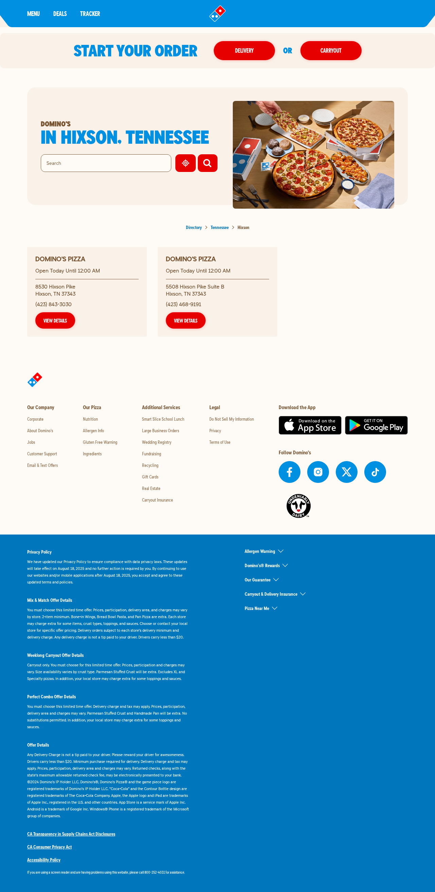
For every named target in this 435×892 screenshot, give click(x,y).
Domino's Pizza (60, 259)
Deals (60, 13)
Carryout (331, 50)
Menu (33, 13)
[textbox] (108, 872)
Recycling (150, 465)
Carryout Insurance (157, 500)
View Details (55, 320)
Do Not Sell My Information (231, 419)
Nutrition (90, 419)
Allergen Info (93, 430)
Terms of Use (219, 442)
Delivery (244, 50)
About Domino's (40, 430)
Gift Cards (150, 477)
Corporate (35, 419)
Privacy (215, 430)
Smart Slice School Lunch (163, 419)
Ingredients (92, 454)
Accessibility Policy (43, 860)
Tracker (90, 13)
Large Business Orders (160, 430)
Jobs (31, 442)
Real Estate (151, 488)
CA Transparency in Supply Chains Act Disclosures (71, 834)
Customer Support (42, 454)
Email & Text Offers (42, 465)
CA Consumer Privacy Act (49, 847)
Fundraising (151, 454)
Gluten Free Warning (100, 442)
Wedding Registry (156, 442)
